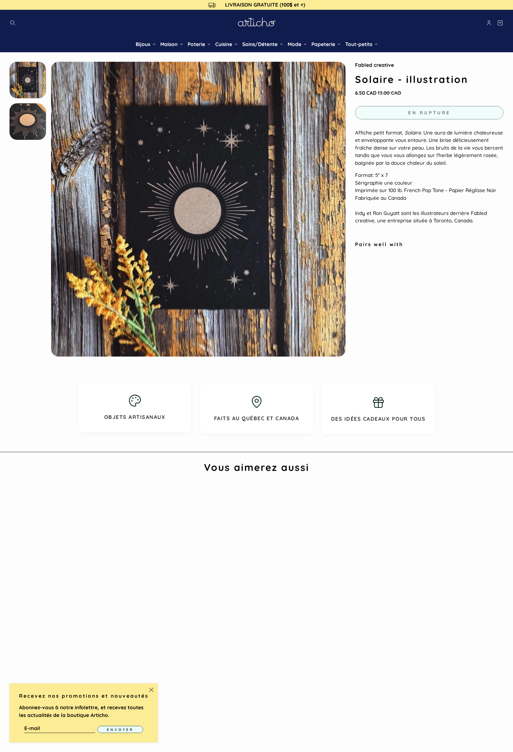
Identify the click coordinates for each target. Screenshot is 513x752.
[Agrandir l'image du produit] (198, 209)
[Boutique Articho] (256, 23)
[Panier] (500, 23)
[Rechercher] (13, 23)
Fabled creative (374, 65)
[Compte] (489, 23)
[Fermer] (151, 690)
